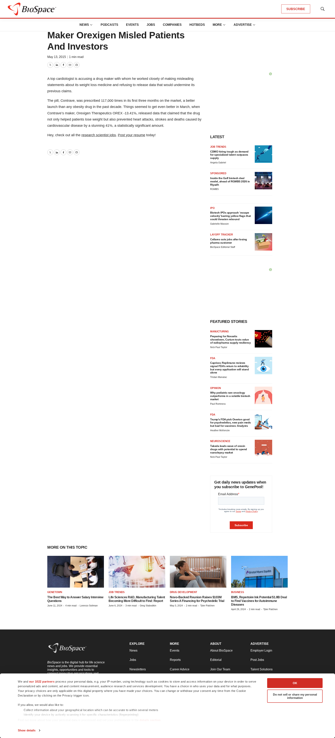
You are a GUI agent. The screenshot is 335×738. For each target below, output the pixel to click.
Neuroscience (220, 441)
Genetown (54, 592)
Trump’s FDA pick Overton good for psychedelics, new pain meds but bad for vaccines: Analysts (230, 423)
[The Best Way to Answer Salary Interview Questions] (75, 572)
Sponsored (218, 173)
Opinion (215, 388)
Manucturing (219, 331)
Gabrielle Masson (219, 223)
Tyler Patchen (207, 605)
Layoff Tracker (221, 234)
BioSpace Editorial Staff (222, 247)
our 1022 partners (42, 681)
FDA (212, 358)
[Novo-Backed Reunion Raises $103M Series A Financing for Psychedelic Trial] (198, 572)
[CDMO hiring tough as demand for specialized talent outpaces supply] (263, 154)
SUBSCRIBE (295, 9)
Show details (26, 730)
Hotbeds (197, 24)
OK (295, 683)
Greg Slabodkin (148, 605)
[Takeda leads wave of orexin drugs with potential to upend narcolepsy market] (263, 448)
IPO (212, 208)
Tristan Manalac (218, 377)
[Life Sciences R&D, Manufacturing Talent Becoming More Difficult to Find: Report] (137, 572)
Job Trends (218, 146)
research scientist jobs (98, 135)
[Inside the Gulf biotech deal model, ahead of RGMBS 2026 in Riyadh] (263, 180)
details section (150, 720)
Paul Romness (218, 404)
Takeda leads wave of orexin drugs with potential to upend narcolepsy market (228, 449)
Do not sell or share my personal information (295, 696)
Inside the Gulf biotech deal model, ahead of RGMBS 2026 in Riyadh (230, 181)
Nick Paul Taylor (218, 347)
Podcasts (109, 24)
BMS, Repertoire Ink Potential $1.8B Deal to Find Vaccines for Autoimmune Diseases (259, 601)
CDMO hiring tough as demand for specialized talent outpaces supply (229, 155)
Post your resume (131, 135)
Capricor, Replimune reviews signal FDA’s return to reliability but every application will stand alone (229, 367)
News (84, 24)
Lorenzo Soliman (89, 605)
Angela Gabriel (218, 162)
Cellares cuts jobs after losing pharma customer (228, 241)
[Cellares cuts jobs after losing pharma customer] (263, 242)
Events (132, 24)
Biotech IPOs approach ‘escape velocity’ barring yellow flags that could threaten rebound (230, 216)
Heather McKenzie (220, 430)
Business (237, 592)
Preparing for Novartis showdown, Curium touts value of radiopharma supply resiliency (230, 339)
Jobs (151, 24)
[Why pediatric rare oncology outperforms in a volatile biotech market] (263, 395)
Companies (172, 24)
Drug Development (183, 592)
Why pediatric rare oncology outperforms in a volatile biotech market (230, 396)
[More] (91, 24)
